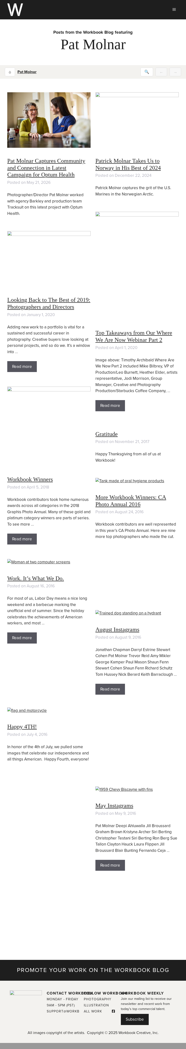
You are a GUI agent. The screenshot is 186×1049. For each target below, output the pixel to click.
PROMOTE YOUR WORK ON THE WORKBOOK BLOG (93, 970)
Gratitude (106, 434)
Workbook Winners (30, 479)
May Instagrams (114, 805)
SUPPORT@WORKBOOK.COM (72, 1011)
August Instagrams (117, 629)
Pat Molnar (27, 72)
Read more (110, 405)
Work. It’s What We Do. (35, 578)
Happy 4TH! (22, 726)
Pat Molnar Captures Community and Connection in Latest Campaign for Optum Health (46, 168)
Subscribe (135, 1019)
